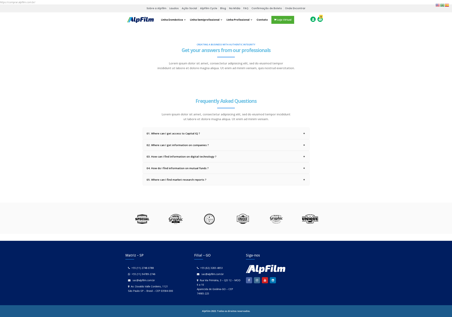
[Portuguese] (442, 5)
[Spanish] (447, 5)
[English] (438, 5)
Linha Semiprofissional (204, 20)
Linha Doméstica (172, 20)
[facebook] (249, 280)
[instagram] (257, 280)
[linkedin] (273, 280)
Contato (262, 20)
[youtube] (265, 280)
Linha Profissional (238, 20)
